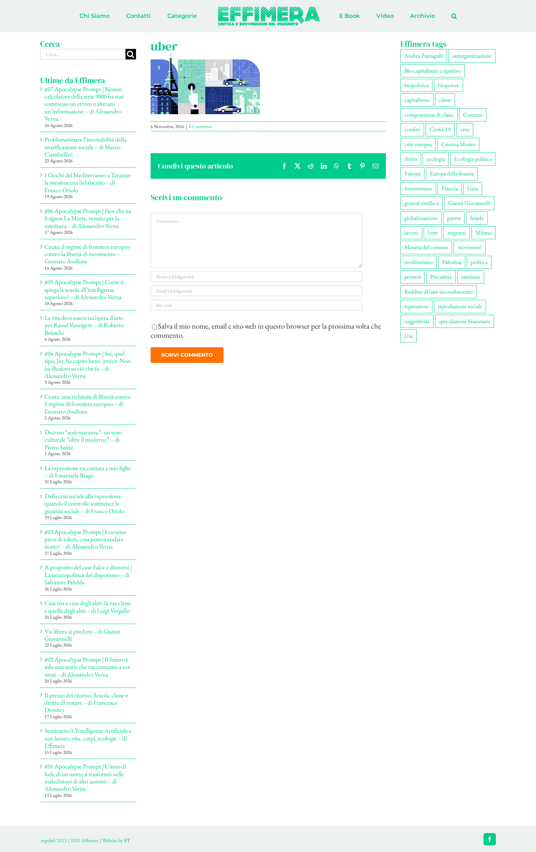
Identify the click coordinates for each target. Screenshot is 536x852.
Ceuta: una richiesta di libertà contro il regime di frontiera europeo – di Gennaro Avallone (87, 403)
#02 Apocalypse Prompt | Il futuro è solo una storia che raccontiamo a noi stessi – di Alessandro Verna (87, 666)
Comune (472, 115)
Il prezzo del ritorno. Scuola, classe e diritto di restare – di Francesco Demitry (86, 702)
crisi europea (418, 144)
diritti (410, 159)
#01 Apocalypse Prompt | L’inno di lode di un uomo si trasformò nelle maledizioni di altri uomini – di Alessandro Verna (85, 777)
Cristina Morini (458, 144)
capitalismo (417, 100)
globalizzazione (421, 218)
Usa (408, 336)
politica (479, 262)
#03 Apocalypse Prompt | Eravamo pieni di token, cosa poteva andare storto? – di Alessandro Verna (85, 539)
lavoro (411, 232)
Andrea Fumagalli (423, 55)
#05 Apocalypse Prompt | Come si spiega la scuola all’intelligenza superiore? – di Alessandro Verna (84, 289)
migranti (456, 232)
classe (445, 100)
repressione (416, 306)
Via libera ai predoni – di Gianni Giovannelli (82, 635)
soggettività (417, 321)
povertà (412, 276)
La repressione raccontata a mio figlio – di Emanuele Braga (87, 471)
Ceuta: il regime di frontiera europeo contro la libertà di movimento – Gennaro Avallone (87, 254)
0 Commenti (200, 126)
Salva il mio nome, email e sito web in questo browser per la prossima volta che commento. (266, 330)
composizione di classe (429, 115)
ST (127, 840)
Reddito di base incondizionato (438, 291)
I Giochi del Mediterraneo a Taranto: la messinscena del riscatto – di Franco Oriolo (87, 182)
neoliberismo (418, 262)
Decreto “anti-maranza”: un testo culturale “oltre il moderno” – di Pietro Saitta (83, 439)
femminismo (418, 188)
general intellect (421, 203)
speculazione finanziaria (464, 321)
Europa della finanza (452, 173)
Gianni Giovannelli (469, 203)
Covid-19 (440, 129)
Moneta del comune (426, 247)
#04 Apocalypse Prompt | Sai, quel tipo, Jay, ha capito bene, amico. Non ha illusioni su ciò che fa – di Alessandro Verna (87, 364)
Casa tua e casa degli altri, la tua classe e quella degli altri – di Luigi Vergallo (87, 606)
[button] (424, 16)
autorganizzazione (472, 55)
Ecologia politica (473, 159)
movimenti (470, 247)
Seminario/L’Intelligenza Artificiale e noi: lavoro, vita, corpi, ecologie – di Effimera (88, 738)
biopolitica (416, 85)
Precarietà (441, 276)
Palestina (451, 262)
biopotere (448, 85)
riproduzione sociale (460, 306)
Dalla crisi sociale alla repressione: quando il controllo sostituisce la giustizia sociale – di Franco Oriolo (84, 503)
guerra (454, 218)
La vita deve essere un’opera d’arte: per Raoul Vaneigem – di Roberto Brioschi (84, 325)
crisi (464, 129)
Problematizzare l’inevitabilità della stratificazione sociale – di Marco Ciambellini (85, 146)
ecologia (436, 159)
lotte (433, 232)
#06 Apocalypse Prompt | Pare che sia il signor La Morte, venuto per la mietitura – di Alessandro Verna (87, 218)
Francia (450, 188)
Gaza (472, 188)
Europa (412, 173)
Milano (483, 232)
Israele (476, 218)
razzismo (470, 276)
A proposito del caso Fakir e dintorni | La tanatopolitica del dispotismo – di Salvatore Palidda (88, 574)
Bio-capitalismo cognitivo (432, 70)
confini (412, 129)
